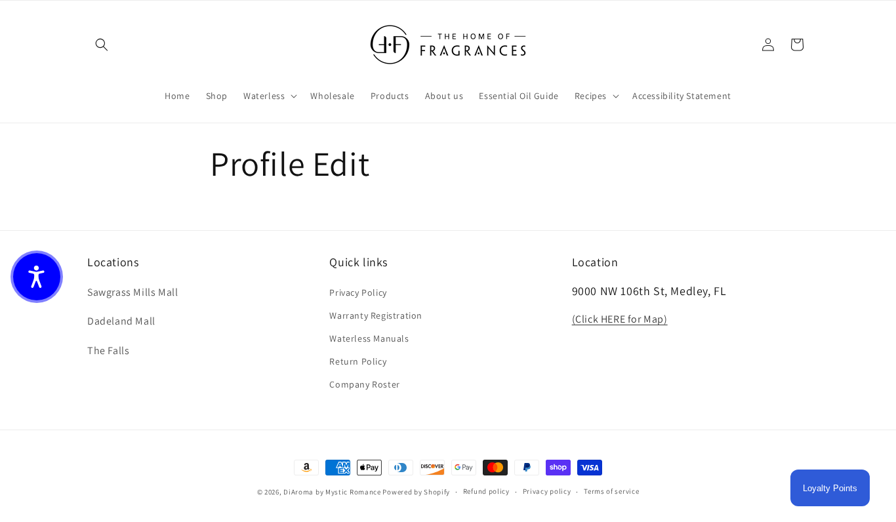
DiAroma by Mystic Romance (332, 491)
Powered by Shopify (416, 491)
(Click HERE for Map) (620, 319)
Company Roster (364, 384)
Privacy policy (547, 491)
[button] (101, 44)
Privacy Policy (357, 292)
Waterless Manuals (369, 338)
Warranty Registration (375, 315)
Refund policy (486, 491)
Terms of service (611, 491)
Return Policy (357, 361)
